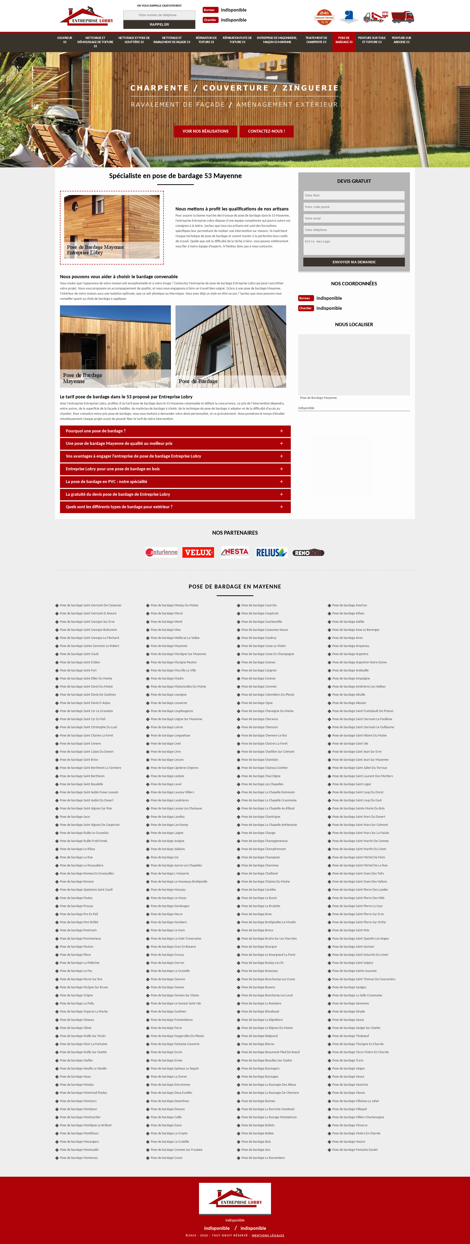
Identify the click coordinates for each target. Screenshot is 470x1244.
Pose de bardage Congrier (259, 670)
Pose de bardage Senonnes (350, 1003)
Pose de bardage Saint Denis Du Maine (86, 687)
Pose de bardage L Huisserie (170, 873)
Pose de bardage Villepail (349, 1109)
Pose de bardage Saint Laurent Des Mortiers (362, 776)
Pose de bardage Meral (167, 613)
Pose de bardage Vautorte (350, 1085)
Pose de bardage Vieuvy (348, 1093)
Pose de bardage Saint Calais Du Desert (87, 752)
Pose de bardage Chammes (260, 865)
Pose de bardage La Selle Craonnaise (357, 995)
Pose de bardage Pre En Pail (79, 914)
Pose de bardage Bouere (258, 987)
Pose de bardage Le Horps (168, 898)
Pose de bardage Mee (166, 630)
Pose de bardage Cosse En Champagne (268, 654)
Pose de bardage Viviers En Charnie (356, 1133)
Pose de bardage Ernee (166, 1060)
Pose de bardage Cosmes (258, 662)
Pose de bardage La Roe (76, 857)
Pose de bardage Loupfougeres (172, 711)
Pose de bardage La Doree (169, 1077)
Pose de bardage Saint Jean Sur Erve (357, 752)
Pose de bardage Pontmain (78, 930)
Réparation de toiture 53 (206, 40)
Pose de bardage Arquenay (350, 646)
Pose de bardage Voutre (348, 1142)
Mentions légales (268, 1235)
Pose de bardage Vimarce (349, 1125)
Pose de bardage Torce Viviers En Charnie (360, 1052)
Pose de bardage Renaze (77, 882)
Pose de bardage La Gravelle (170, 971)
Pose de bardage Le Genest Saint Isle (176, 1003)
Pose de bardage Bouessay (260, 971)
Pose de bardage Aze (256, 1150)
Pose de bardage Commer (259, 687)
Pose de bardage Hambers (169, 922)
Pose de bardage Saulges (349, 987)
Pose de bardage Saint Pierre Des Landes (360, 890)
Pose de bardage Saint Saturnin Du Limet (360, 955)
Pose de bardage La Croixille (170, 1142)
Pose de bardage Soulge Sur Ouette (356, 1028)
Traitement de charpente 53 (316, 40)
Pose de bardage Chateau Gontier (265, 768)
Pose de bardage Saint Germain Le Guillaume (363, 727)
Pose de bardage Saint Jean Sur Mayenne (360, 760)
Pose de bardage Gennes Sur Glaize (175, 995)
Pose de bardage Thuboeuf (350, 1036)
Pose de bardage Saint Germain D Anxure (88, 613)
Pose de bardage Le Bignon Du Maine (267, 1028)
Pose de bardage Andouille (350, 670)
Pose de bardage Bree (257, 914)
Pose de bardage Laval (166, 784)
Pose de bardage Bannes (258, 1101)
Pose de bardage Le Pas (76, 971)
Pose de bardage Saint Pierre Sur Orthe (359, 922)
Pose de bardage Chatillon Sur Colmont (268, 752)
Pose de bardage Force (166, 1028)
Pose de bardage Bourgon (259, 947)
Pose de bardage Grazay (167, 955)
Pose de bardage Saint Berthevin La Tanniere (90, 768)
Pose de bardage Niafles (76, 1060)
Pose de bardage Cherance (260, 719)
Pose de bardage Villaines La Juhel (355, 1101)
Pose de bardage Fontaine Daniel (354, 1150)
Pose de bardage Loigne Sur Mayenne (176, 719)
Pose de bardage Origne (76, 995)
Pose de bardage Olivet (76, 1028)
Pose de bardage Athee (348, 613)
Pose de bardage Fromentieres (172, 1020)
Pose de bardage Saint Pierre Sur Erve (358, 914)
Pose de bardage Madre (167, 678)
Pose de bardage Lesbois (167, 776)
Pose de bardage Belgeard (260, 1036)
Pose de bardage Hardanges (170, 906)
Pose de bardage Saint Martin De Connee (360, 841)
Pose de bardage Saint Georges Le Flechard (89, 638)
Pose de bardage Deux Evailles (171, 1093)
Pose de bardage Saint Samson (353, 947)
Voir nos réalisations (206, 131)
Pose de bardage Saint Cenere (80, 744)
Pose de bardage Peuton (76, 947)
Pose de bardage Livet (166, 744)
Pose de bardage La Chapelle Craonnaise (269, 800)
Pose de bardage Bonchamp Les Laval (267, 995)
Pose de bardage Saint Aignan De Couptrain (89, 825)
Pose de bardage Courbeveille (262, 622)
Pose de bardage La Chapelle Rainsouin (268, 792)
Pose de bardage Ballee (258, 1133)
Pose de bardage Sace (75, 817)
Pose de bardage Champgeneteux (265, 841)
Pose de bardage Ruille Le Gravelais (84, 833)
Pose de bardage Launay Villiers (172, 792)
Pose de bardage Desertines (170, 1101)
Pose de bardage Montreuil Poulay (83, 1093)
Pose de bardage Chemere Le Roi (264, 735)
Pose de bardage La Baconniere (263, 1158)
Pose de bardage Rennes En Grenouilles (87, 873)
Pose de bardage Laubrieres (170, 800)
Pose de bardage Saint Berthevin (82, 776)
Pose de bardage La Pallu (77, 1003)
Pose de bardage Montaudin (79, 1150)
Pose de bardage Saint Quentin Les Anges (360, 939)
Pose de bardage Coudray (259, 638)
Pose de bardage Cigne (257, 703)
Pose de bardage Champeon (261, 857)
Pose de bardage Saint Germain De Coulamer (91, 605)
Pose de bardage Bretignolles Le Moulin (269, 922)
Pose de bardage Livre (166, 752)
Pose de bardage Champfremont (264, 849)
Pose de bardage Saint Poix (350, 930)
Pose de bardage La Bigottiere (262, 1020)
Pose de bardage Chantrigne (261, 817)
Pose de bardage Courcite (259, 605)
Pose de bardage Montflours (79, 1133)
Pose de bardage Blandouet (260, 1012)
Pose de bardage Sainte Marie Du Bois (358, 808)
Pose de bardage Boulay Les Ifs (262, 963)
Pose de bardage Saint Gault (79, 654)
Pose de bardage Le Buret (259, 898)
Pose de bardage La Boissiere (261, 1003)
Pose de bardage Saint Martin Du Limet (359, 849)
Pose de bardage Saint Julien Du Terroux (359, 768)
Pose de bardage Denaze (168, 1109)
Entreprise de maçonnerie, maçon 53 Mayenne (277, 40)
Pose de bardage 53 (344, 40)
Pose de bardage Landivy (168, 817)
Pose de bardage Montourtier (80, 1117)
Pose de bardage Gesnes (167, 987)
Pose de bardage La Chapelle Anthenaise (269, 825)
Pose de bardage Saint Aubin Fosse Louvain (89, 792)
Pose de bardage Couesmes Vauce (265, 630)
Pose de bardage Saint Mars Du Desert (358, 817)
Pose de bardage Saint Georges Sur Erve (87, 622)
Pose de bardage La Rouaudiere (81, 865)
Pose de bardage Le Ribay (77, 849)
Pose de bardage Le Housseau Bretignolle (179, 882)
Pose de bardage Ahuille (348, 695)
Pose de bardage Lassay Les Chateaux (176, 808)
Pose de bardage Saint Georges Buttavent (88, 630)
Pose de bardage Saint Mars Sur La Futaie (360, 833)
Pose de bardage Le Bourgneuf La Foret (268, 955)
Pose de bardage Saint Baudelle (81, 784)
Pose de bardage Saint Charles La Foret (86, 735)
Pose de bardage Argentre (350, 654)
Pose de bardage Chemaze (260, 727)
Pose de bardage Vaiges (348, 1069)
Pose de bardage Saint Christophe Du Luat (88, 727)
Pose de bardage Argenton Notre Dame (359, 662)
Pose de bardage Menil (166, 622)
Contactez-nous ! (266, 131)
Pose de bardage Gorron (167, 963)
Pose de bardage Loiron (167, 727)
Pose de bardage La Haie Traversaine (176, 939)
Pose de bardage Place (75, 955)
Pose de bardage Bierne (258, 1044)
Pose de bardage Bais (256, 1142)
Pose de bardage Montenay (79, 1158)
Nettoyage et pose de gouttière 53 (134, 40)
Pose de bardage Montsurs (78, 1101)
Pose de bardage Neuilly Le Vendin (83, 1069)
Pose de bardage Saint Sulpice (352, 963)
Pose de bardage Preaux (76, 906)
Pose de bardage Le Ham (168, 930)
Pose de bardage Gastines (168, 1012)
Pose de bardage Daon (166, 1125)
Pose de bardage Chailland (260, 873)
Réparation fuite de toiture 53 (237, 40)
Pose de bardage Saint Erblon (80, 662)
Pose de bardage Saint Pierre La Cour (357, 906)
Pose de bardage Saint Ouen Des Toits (358, 873)
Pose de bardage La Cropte (169, 1133)
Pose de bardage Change (258, 833)
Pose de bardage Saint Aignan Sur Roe (86, 808)
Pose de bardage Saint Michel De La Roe (360, 865)
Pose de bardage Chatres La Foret (265, 744)
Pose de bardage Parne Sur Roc (81, 979)
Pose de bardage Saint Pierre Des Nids (358, 898)
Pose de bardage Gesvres (168, 979)
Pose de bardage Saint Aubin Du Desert (87, 800)
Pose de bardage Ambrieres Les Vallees (359, 687)
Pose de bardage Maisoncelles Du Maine (178, 687)
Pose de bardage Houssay (168, 890)
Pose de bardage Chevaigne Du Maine (268, 711)
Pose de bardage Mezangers (79, 1142)
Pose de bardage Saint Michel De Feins (358, 857)
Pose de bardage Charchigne (261, 776)
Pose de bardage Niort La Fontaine (83, 1044)
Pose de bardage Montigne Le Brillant (86, 1125)
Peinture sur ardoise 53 (401, 40)
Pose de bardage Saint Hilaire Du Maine (359, 735)
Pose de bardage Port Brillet (79, 922)
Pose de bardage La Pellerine (79, 963)
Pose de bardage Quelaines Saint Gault (86, 890)
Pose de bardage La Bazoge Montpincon (269, 1117)
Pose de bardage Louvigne (169, 695)
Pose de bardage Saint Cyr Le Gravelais (86, 711)
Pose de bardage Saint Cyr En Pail (82, 719)
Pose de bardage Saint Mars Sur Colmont (360, 825)
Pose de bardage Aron (347, 638)
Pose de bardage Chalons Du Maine (266, 882)
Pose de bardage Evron (166, 1052)
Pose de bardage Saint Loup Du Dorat (358, 792)
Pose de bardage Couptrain (260, 613)
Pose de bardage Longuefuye (170, 735)
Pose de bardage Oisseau (77, 1020)
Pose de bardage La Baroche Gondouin (268, 1109)
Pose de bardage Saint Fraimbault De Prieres (362, 711)
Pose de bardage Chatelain (260, 760)
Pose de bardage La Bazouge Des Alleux (269, 1085)
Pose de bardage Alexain (349, 703)
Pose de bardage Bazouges (260, 1077)
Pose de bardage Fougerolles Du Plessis (177, 1036)
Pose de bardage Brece (257, 930)
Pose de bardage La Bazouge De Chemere (270, 1093)
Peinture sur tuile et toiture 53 (372, 40)
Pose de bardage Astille (348, 622)
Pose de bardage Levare (167, 760)
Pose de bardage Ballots (258, 1125)
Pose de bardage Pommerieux (80, 939)
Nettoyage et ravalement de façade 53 (171, 40)
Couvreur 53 (64, 40)
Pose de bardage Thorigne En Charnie (358, 1044)
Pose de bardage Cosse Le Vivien (264, 646)
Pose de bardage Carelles (259, 890)
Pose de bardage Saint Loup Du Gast (357, 800)
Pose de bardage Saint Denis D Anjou (85, 703)
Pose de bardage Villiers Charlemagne (358, 1117)
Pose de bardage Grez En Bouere (173, 947)
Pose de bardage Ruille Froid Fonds (83, 841)
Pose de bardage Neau (75, 1077)
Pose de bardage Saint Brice (79, 760)
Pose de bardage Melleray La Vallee (175, 638)
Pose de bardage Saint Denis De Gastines (88, 695)
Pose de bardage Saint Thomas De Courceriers (363, 979)
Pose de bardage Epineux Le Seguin (175, 1069)
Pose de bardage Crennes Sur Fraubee (176, 1150)
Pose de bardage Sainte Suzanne (354, 971)
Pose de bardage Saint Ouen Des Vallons (359, 882)
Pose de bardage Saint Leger (351, 784)
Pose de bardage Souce (348, 1020)
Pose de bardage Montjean (78, 1109)
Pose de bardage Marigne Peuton (174, 662)
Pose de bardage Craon (166, 1158)
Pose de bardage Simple (348, 1012)
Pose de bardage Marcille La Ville (173, 670)
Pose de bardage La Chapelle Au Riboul (268, 808)
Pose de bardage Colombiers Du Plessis (268, 695)
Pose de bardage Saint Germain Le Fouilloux (362, 719)
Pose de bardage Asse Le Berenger (356, 630)
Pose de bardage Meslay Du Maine (174, 605)
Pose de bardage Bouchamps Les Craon (268, 979)
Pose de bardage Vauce (348, 1077)
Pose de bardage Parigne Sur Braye (84, 987)
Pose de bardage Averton (349, 605)
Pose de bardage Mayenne (169, 646)
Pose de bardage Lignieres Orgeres (174, 768)
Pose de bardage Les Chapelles (262, 784)
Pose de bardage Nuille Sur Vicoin (83, 1036)
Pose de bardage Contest (259, 678)
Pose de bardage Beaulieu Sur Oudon (267, 1060)
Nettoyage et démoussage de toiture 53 (95, 42)
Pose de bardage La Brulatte (261, 906)
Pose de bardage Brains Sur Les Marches (269, 939)
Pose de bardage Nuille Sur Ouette (83, 1052)
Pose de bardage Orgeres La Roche (84, 1012)
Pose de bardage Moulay (77, 1085)
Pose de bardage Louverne (169, 703)
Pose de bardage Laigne (167, 833)
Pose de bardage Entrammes (170, 1085)
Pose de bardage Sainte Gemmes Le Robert (89, 646)
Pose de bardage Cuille (166, 1117)
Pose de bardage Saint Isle (350, 744)
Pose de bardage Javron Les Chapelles (176, 865)
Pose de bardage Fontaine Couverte (175, 1044)
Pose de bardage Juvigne (167, 841)
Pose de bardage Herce (167, 914)
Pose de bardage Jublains (168, 849)
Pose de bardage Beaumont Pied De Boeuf (271, 1052)
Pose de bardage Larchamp (169, 825)
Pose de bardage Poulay (76, 898)
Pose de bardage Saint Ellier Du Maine (86, 678)
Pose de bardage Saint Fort (78, 670)
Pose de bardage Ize (164, 857)
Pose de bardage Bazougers (261, 1069)
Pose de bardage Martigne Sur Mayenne (178, 654)
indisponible (234, 10)
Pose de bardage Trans (347, 1060)
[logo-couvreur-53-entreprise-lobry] (86, 16)
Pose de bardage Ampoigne (351, 678)
